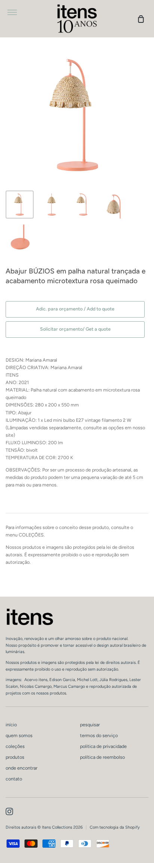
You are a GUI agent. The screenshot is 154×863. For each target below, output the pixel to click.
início (11, 724)
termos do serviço (99, 735)
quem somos (19, 735)
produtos (15, 757)
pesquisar (90, 724)
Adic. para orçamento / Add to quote (75, 309)
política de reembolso (102, 757)
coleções (15, 746)
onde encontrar (21, 768)
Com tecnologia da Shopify (115, 827)
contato (14, 779)
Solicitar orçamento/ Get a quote (75, 329)
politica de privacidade (103, 746)
